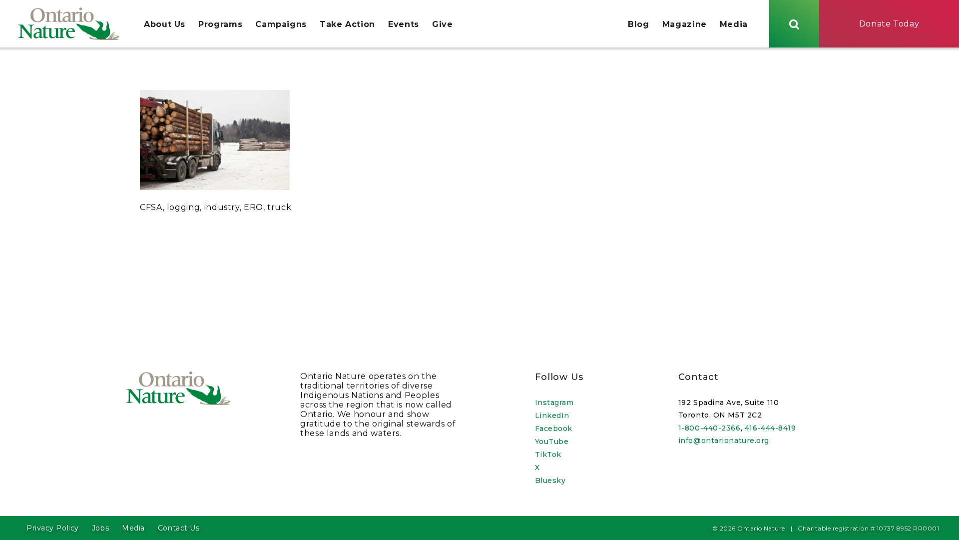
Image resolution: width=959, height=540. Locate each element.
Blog (638, 24)
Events (403, 24)
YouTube (552, 441)
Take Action (347, 24)
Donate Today (889, 23)
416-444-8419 (770, 428)
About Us (164, 24)
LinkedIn (552, 415)
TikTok (548, 454)
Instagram (554, 402)
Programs (220, 24)
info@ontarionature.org (723, 440)
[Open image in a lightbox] (215, 187)
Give (442, 24)
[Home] (68, 24)
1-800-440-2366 (709, 428)
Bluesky (550, 480)
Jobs (100, 528)
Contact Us (179, 528)
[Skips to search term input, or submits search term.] (794, 24)
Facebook (553, 428)
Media (734, 24)
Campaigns (281, 24)
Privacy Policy (52, 528)
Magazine (684, 24)
